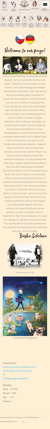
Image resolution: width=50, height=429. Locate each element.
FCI (4, 374)
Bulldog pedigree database (15, 378)
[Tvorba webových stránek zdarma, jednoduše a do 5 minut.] (41, 417)
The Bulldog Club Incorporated (17, 370)
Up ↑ (24, 421)
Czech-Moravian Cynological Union (19, 366)
